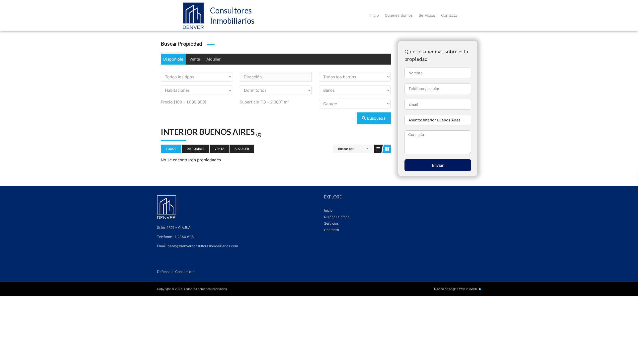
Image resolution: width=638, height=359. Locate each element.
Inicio (374, 15)
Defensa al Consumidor (176, 271)
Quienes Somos (399, 15)
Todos (171, 149)
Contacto (449, 15)
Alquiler (213, 59)
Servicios (427, 15)
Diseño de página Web (449, 289)
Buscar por (346, 149)
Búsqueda (376, 118)
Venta (194, 59)
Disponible (173, 59)
